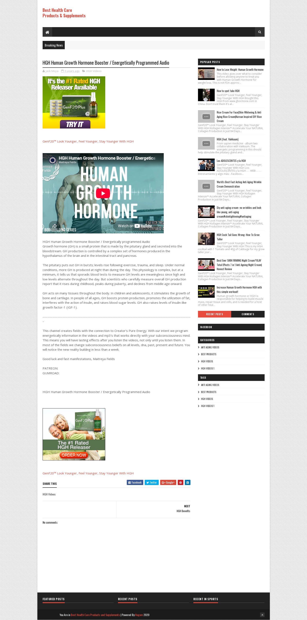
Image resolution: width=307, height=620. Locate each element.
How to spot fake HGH (228, 91)
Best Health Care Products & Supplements (64, 13)
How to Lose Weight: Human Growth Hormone (240, 69)
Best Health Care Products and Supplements (95, 614)
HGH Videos (93, 71)
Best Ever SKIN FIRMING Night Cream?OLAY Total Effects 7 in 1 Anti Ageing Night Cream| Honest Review (239, 264)
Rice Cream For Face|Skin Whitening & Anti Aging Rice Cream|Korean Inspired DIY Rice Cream (239, 116)
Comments (248, 314)
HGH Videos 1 (207, 368)
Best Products (208, 354)
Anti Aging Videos (210, 347)
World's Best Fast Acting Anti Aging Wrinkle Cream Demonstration (239, 184)
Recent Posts (214, 314)
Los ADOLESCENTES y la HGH (231, 161)
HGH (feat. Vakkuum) (227, 139)
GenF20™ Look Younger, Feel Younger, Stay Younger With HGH (88, 141)
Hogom (139, 614)
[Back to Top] (262, 614)
